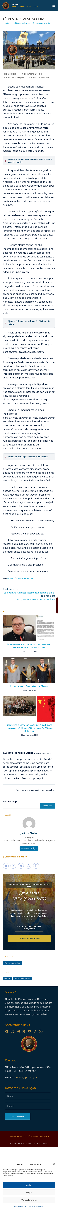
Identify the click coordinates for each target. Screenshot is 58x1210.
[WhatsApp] (40, 1031)
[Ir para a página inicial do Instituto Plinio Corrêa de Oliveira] (29, 1043)
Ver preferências (29, 1199)
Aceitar (29, 1185)
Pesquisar (47, 806)
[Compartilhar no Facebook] (6, 866)
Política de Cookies (20, 1206)
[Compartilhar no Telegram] (21, 866)
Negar (29, 1192)
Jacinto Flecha (11, 74)
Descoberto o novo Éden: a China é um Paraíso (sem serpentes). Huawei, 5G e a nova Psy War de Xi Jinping (29, 728)
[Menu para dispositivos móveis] (54, 5)
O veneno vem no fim (41, 23)
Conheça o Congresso (29, 938)
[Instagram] (12, 1031)
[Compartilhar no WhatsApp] (28, 866)
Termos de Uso (16, 1136)
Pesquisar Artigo (10, 801)
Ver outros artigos (29, 848)
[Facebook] (6, 1031)
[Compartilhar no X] (13, 866)
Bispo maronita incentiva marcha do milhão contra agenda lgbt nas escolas (29, 646)
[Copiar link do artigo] (36, 866)
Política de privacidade (37, 1136)
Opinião (10, 578)
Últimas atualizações (14, 77)
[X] (23, 1031)
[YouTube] (29, 1031)
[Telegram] (18, 1031)
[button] (54, 1164)
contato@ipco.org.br (25, 1077)
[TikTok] (35, 1031)
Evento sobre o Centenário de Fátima (29, 686)
